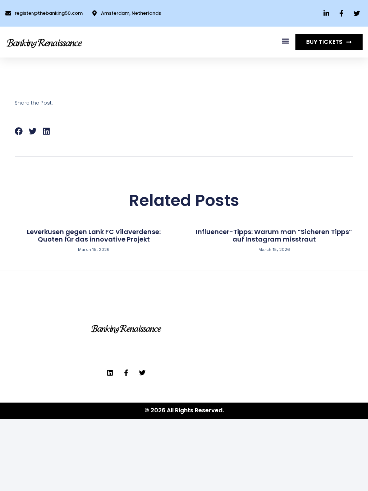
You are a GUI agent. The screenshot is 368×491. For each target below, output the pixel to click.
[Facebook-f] (126, 373)
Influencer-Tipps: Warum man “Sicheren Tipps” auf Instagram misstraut (274, 235)
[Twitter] (142, 373)
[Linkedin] (110, 373)
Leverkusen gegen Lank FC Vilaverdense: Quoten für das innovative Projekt (94, 235)
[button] (285, 41)
